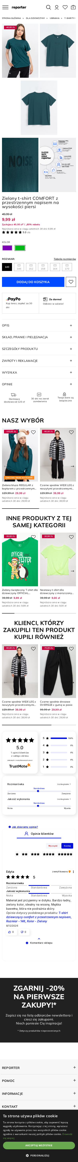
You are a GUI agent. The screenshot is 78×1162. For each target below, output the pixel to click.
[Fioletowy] (7, 248)
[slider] (39, 885)
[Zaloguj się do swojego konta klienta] (56, 7)
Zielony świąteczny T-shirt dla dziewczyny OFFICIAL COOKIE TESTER (20, 593)
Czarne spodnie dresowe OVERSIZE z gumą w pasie (56, 703)
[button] (73, 7)
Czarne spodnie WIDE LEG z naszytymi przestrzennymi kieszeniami (57, 488)
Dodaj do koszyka (33, 282)
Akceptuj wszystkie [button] (38, 1145)
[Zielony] (20, 248)
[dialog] (39, 1136)
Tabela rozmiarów (65, 258)
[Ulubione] (65, 7)
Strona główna (11, 18)
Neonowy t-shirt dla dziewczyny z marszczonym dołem (57, 593)
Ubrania (54, 18)
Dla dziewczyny (35, 18)
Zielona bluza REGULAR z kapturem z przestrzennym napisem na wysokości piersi (19, 488)
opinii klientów (20, 754)
